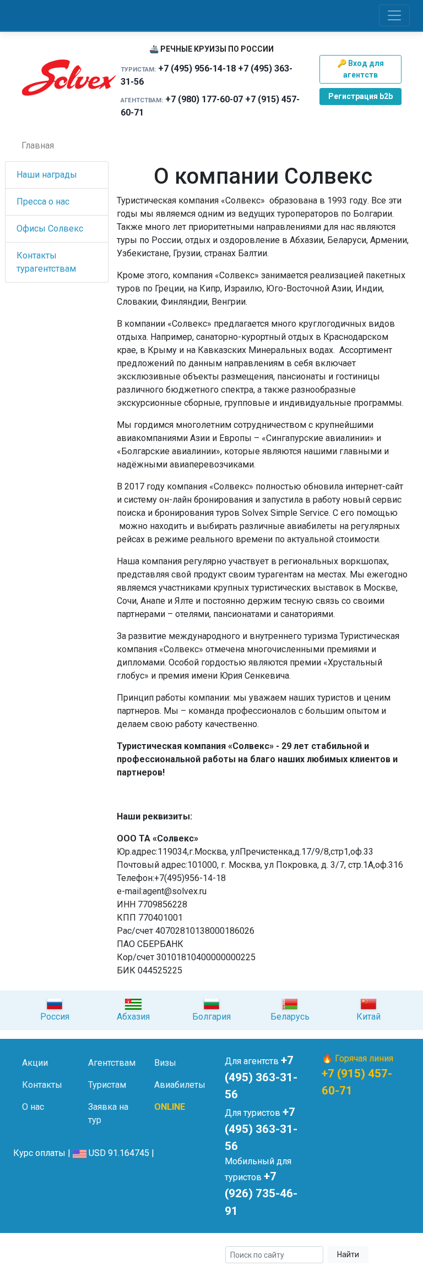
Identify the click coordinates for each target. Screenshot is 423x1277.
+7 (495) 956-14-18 (197, 68)
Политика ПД (43, 1262)
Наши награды (47, 174)
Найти (348, 1254)
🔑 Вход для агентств (360, 69)
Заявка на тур (108, 1113)
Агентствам (111, 1063)
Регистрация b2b (360, 96)
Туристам (107, 1085)
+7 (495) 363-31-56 (261, 1077)
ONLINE (169, 1107)
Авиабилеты (179, 1085)
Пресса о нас (43, 201)
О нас (33, 1107)
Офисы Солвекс (50, 228)
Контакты (42, 1085)
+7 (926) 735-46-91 (261, 1193)
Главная (37, 145)
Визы (165, 1063)
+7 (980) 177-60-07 (204, 99)
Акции (35, 1063)
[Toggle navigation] (394, 15)
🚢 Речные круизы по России (211, 49)
